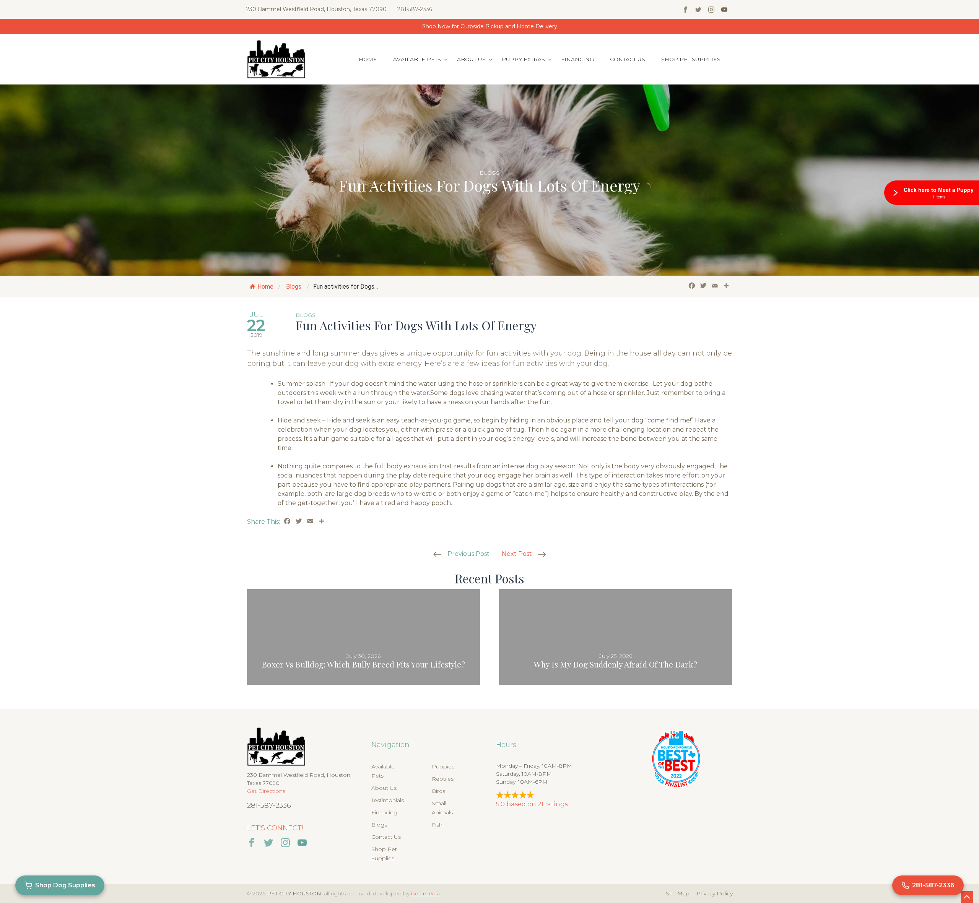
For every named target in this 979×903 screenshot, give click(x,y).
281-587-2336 (414, 9)
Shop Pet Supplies (690, 59)
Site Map (678, 893)
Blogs (489, 172)
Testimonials (387, 800)
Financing (577, 59)
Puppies (443, 766)
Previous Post (468, 553)
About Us (471, 59)
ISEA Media (425, 893)
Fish (437, 824)
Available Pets (417, 59)
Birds (438, 791)
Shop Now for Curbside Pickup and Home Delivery (489, 26)
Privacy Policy (714, 893)
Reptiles (443, 778)
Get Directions (266, 791)
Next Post (517, 553)
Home (368, 59)
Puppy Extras (523, 59)
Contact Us (627, 59)
